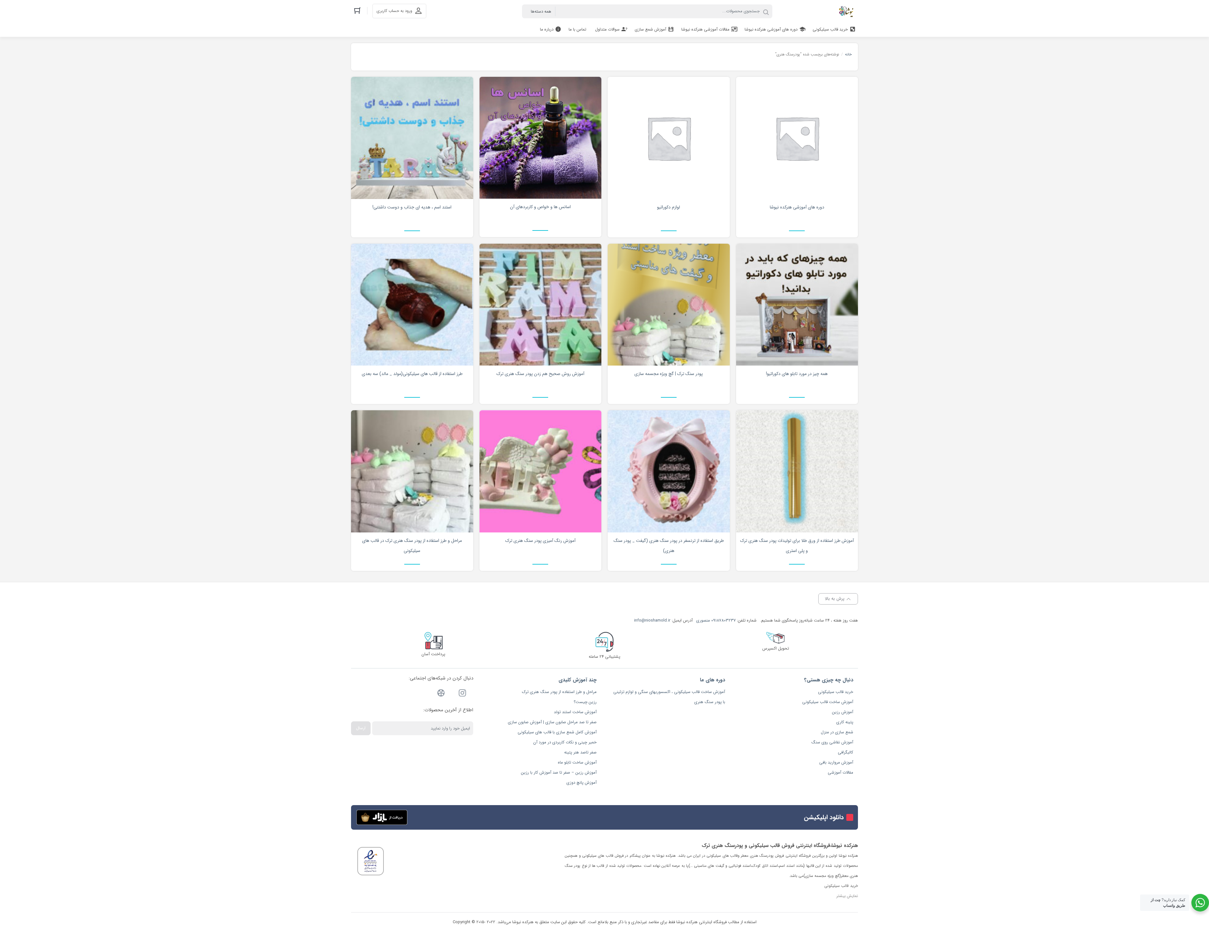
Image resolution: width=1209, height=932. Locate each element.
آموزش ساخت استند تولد (575, 712)
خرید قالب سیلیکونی (835, 692)
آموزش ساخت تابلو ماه (577, 762)
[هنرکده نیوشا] (847, 11)
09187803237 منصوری (716, 620)
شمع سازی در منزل (837, 732)
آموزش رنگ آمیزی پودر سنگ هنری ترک (540, 540)
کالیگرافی (845, 752)
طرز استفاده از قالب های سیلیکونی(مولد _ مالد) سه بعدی (412, 373)
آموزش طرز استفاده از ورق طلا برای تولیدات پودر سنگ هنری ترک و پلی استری (797, 545)
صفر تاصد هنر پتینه (580, 752)
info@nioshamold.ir (652, 620)
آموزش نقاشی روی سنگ (832, 742)
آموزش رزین (842, 712)
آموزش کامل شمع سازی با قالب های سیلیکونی (557, 732)
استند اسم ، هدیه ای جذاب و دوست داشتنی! (411, 207)
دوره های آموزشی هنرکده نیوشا (797, 207)
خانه (848, 54)
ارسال (361, 728)
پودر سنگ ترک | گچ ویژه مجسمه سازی (668, 373)
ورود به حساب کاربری (394, 11)
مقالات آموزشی (840, 772)
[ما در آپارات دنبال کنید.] (441, 694)
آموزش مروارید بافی (836, 762)
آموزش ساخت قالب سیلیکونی (827, 702)
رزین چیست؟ (585, 702)
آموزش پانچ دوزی (581, 782)
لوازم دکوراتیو (668, 207)
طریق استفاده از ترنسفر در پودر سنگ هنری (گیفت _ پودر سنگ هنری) (669, 545)
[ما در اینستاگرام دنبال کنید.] (462, 694)
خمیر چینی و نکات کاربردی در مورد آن (565, 742)
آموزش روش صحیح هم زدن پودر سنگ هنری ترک (540, 373)
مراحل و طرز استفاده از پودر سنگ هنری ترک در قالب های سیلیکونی (412, 545)
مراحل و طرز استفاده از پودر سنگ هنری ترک (559, 692)
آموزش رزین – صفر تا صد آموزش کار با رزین (559, 772)
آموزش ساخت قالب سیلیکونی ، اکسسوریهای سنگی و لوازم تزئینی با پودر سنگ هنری (669, 697)
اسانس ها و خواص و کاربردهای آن (540, 206)
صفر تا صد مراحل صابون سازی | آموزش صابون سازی (552, 722)
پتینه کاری (844, 722)
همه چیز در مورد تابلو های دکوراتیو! (797, 373)
